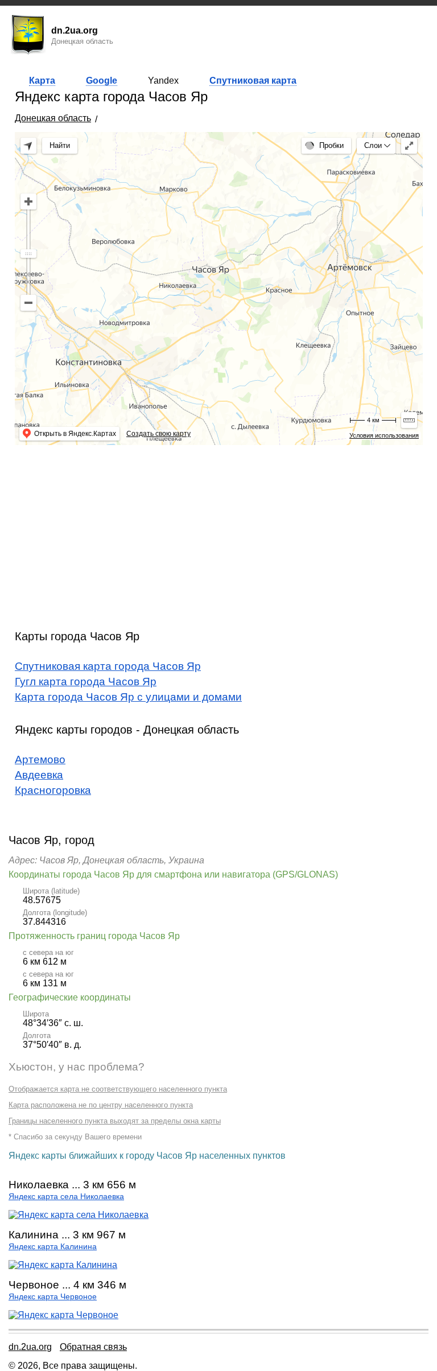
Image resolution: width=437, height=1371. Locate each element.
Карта (42, 80)
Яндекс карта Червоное (53, 1296)
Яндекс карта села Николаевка (66, 1196)
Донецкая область (53, 118)
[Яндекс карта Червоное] (63, 1315)
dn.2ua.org (30, 1347)
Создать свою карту (158, 434)
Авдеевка (39, 775)
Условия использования (384, 435)
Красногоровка (53, 790)
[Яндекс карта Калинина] (63, 1265)
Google (101, 80)
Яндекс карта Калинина (53, 1246)
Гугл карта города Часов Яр (85, 681)
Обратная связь (93, 1347)
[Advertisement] (219, 533)
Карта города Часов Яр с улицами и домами (128, 697)
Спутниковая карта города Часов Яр (108, 666)
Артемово (40, 759)
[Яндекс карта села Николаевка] (79, 1215)
